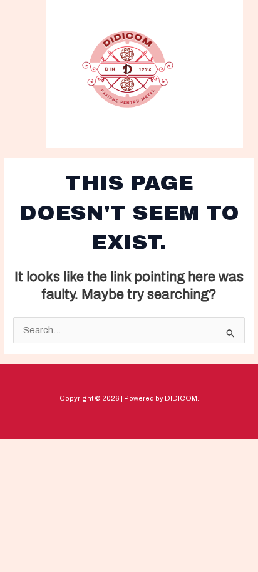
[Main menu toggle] (212, 73)
